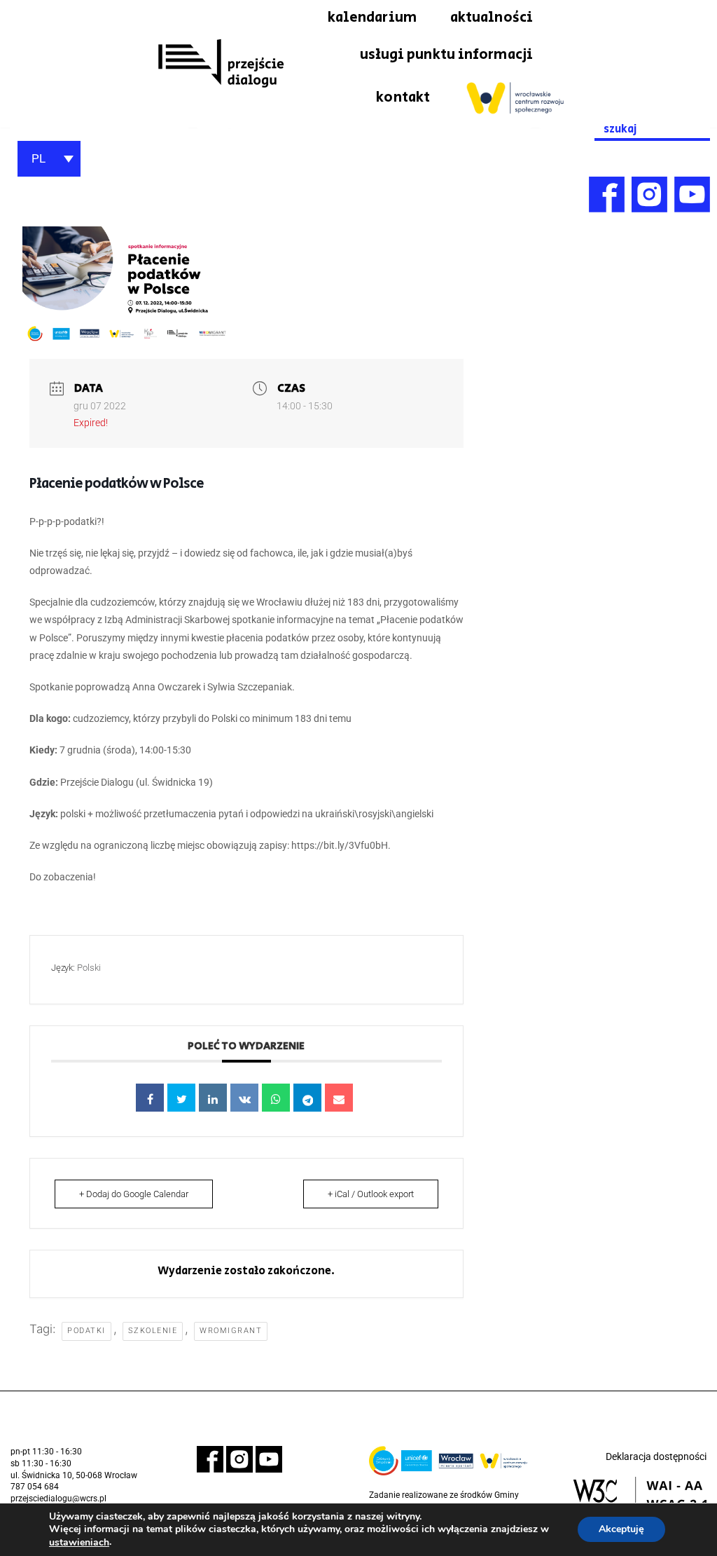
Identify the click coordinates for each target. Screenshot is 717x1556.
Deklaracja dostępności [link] (656, 1456)
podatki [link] (86, 1330)
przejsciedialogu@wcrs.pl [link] (58, 1498)
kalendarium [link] (372, 17)
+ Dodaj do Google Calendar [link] (133, 1194)
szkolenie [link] (153, 1330)
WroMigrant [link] (231, 1330)
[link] (221, 63)
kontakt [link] (403, 97)
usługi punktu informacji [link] (446, 54)
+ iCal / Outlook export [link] (371, 1194)
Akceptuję (621, 1529)
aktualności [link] (491, 17)
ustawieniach (79, 1542)
